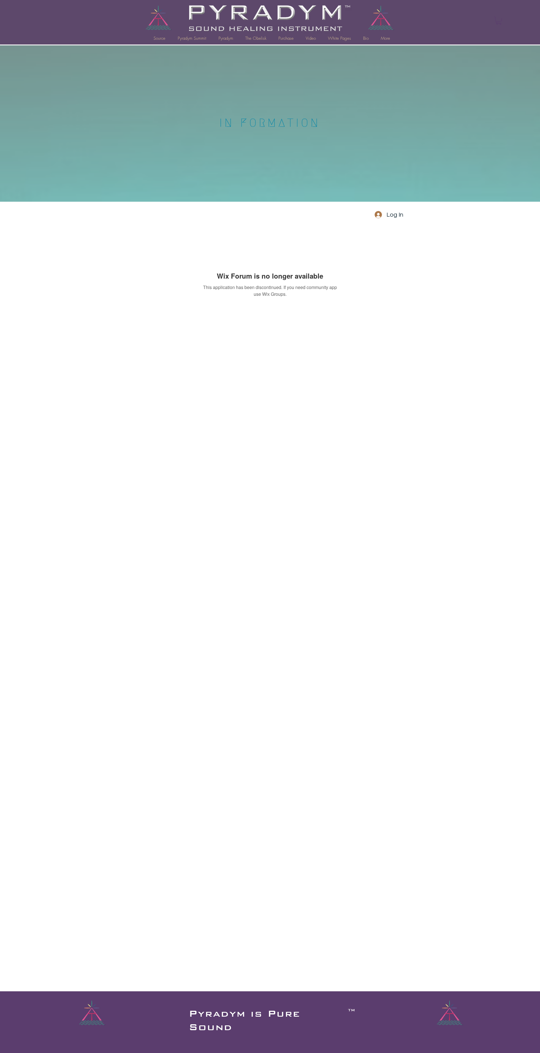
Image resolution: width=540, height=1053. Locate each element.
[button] (498, 21)
